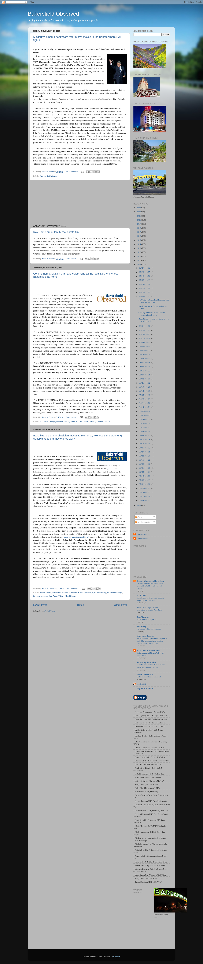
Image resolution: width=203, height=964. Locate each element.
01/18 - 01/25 (145, 492)
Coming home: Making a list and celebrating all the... (152, 313)
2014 (139, 244)
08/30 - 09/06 (145, 362)
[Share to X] (93, 171)
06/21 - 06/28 (145, 403)
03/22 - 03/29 (145, 455)
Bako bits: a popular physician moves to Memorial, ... (154, 319)
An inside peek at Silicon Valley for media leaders (150, 654)
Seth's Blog (141, 626)
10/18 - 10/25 (145, 334)
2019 (139, 223)
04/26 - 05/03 (145, 435)
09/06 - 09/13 (145, 358)
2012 (139, 252)
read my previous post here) (76, 536)
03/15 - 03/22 (145, 460)
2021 (139, 215)
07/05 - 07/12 (145, 395)
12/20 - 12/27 (145, 272)
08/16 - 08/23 (145, 370)
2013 (139, 248)
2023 (139, 207)
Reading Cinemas (40, 595)
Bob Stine (44, 421)
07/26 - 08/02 (145, 383)
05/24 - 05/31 (145, 419)
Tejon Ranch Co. (104, 421)
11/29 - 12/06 (145, 284)
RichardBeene (142, 538)
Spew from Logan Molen (147, 607)
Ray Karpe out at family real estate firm (56, 232)
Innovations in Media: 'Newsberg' (149, 609)
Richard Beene (142, 534)
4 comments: (71, 258)
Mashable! (141, 595)
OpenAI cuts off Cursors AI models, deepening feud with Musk (150, 599)
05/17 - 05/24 (145, 423)
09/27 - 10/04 (145, 346)
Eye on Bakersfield (145, 674)
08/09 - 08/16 (145, 374)
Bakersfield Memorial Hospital (64, 592)
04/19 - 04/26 (145, 439)
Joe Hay (93, 421)
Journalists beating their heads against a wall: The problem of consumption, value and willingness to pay (152, 640)
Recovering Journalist (146, 662)
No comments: (72, 171)
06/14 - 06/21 (145, 407)
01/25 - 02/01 (145, 488)
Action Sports (45, 592)
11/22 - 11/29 (145, 288)
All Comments (143, 522)
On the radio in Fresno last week (149, 676)
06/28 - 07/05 (145, 399)
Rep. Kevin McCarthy (49, 176)
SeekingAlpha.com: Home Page (150, 580)
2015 (139, 240)
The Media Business (145, 635)
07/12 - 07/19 (145, 391)
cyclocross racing (99, 592)
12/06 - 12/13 (145, 280)
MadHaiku (141, 683)
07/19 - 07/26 (145, 387)
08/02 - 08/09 (145, 378)
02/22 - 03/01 (145, 472)
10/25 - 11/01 (145, 330)
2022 (139, 211)
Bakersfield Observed (53, 14)
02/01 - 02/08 (145, 484)
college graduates (56, 421)
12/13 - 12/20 (145, 276)
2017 (139, 232)
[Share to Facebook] (96, 171)
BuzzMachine (143, 616)
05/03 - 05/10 (145, 431)
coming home (69, 421)
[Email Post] (82, 171)
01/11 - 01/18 (145, 496)
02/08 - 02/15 (145, 480)
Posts (139, 517)
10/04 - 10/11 (145, 342)
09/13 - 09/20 (145, 354)
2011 (139, 256)
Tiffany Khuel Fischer (67, 595)
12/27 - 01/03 (145, 268)
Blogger (116, 956)
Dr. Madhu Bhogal (114, 592)
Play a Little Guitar (145, 688)
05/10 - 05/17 (145, 427)
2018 (139, 228)
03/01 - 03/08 (145, 468)
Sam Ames (53, 595)
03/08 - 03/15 (145, 464)
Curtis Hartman (84, 592)
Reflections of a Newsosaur (148, 650)
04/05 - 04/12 (145, 447)
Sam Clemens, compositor (147, 619)
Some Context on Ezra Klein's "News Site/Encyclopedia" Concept (151, 666)
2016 (139, 236)
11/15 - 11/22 (145, 292)
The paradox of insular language (149, 628)
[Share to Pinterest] (98, 171)
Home (80, 605)
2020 (139, 219)
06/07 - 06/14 (145, 411)
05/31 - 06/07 (145, 415)
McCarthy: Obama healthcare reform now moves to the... (154, 300)
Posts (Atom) (49, 610)
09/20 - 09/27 (145, 350)
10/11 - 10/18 (145, 338)
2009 (139, 264)
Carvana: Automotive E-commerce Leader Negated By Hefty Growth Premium (150, 586)
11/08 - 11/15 (145, 296)
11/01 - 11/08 (145, 326)
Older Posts (120, 605)
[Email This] (87, 171)
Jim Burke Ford (82, 421)
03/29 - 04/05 (145, 451)
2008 (139, 505)
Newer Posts (40, 605)
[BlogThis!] (90, 171)
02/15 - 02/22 (145, 476)
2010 (139, 260)
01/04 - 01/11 (145, 500)
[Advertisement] (80, 202)
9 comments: (71, 417)
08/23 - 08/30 (145, 366)
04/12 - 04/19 (145, 443)
